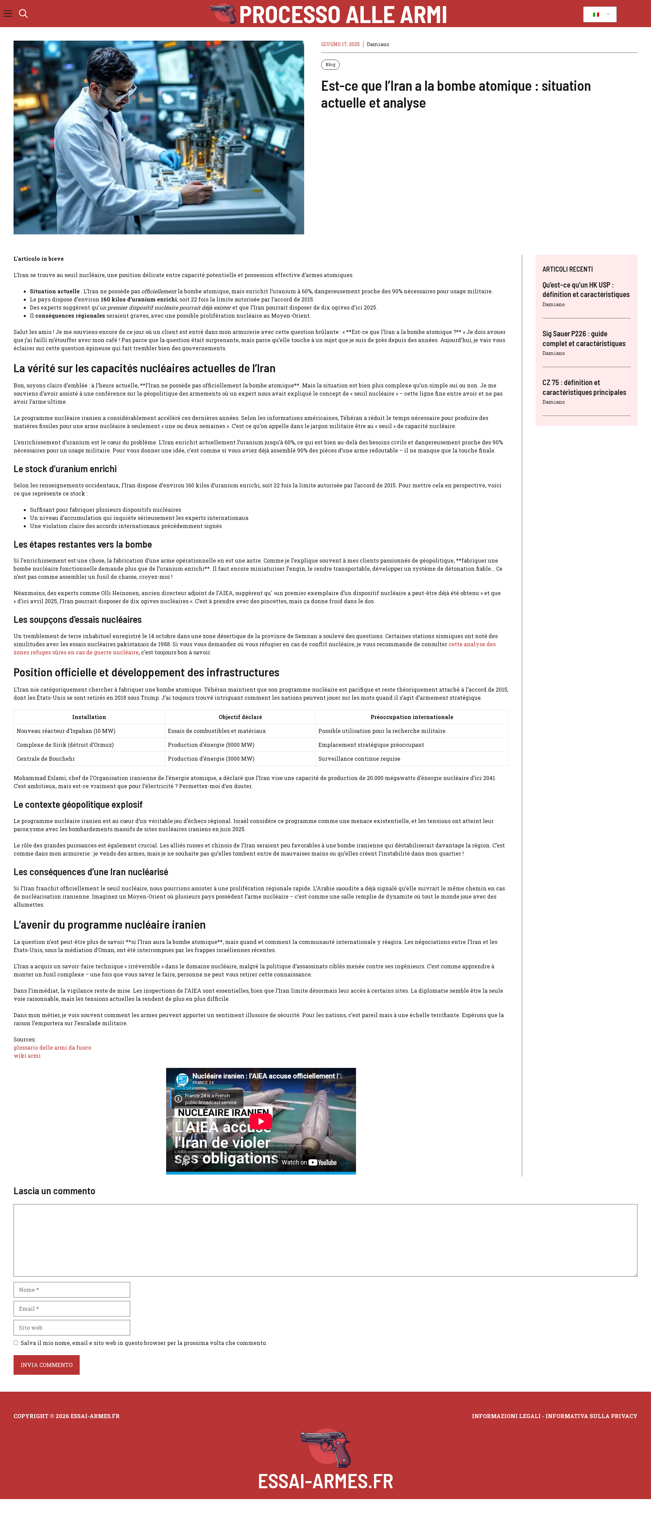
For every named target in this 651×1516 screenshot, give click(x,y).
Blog (330, 64)
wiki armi (27, 1055)
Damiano (378, 44)
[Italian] (599, 14)
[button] (23, 13)
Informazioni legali (506, 1415)
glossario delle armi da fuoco (52, 1047)
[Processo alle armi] (223, 13)
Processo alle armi (343, 13)
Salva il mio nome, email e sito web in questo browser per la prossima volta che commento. (144, 1342)
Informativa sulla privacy (591, 1415)
